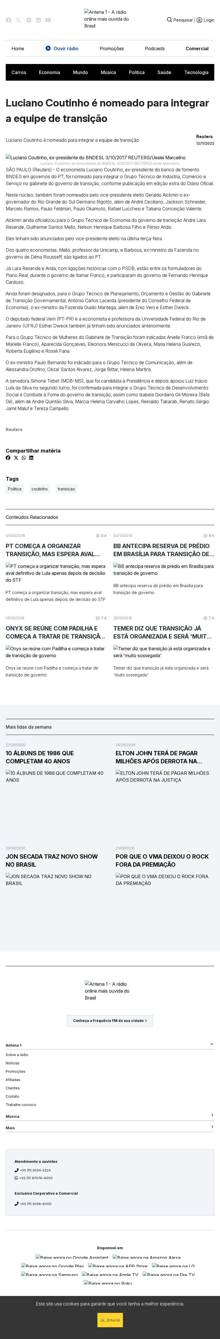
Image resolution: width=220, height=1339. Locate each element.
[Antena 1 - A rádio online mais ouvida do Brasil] (110, 20)
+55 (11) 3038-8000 (36, 1204)
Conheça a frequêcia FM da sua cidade (108, 1020)
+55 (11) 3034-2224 (35, 1170)
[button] (8, 20)
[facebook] (8, 457)
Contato (12, 1096)
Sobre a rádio (17, 1055)
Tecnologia (196, 72)
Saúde (164, 72)
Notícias (12, 1063)
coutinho (40, 488)
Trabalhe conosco (21, 1105)
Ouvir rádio (66, 48)
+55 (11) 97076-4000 (36, 1178)
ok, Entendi (110, 1320)
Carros (18, 72)
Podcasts (155, 48)
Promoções (112, 48)
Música (108, 72)
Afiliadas (13, 1080)
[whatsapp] (24, 457)
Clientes (13, 1088)
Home (17, 48)
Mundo (80, 72)
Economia (49, 72)
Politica (137, 72)
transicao (66, 488)
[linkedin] (31, 457)
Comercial (197, 48)
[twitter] (16, 457)
